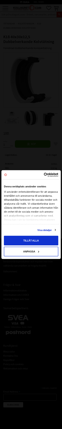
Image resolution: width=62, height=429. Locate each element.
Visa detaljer (44, 230)
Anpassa (29, 251)
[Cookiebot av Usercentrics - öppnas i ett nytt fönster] (44, 175)
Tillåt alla (31, 240)
